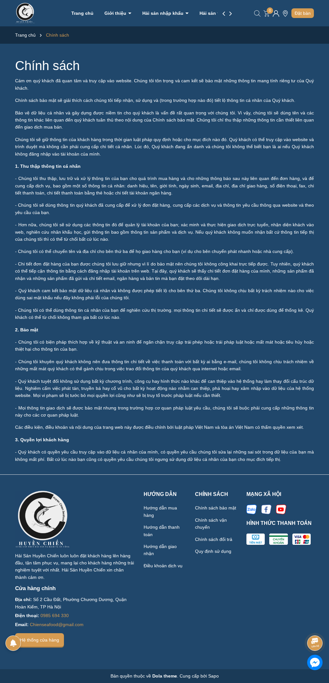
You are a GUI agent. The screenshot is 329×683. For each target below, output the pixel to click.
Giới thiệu (116, 13)
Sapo (213, 676)
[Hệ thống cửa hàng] (285, 16)
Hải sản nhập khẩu (163, 13)
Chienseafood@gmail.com (57, 624)
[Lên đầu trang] (315, 625)
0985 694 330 (54, 615)
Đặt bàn (303, 13)
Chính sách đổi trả (213, 539)
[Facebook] (266, 509)
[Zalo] (251, 509)
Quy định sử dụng (213, 551)
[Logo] (25, 12)
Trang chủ (82, 13)
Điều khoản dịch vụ (163, 565)
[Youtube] (281, 509)
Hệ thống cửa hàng (39, 640)
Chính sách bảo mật (215, 507)
